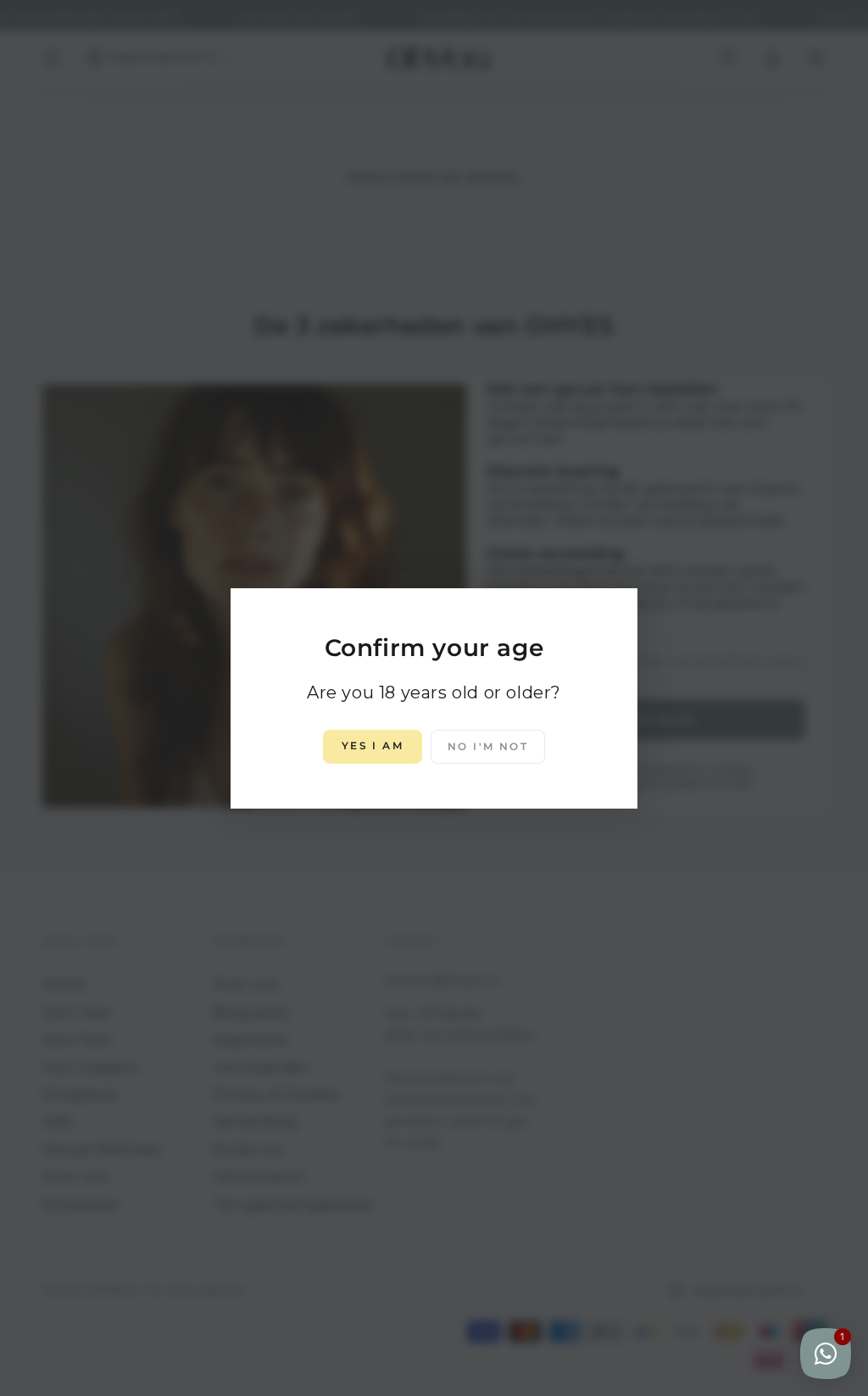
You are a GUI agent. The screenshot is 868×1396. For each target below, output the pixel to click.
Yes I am (372, 745)
